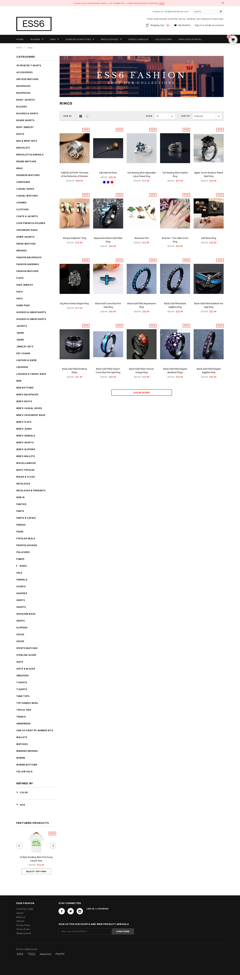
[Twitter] (70, 911)
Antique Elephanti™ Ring (74, 238)
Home (19, 47)
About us (20, 917)
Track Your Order (24, 909)
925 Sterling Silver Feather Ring (175, 175)
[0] (233, 40)
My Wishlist (184, 25)
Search (19, 913)
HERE (162, 3)
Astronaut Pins (141, 238)
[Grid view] (80, 116)
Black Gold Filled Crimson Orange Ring (141, 371)
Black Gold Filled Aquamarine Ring (141, 305)
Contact (20, 921)
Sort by (185, 116)
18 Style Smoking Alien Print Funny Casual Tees (36, 859)
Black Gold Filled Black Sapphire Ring (175, 305)
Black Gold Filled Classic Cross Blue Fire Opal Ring (108, 371)
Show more (142, 392)
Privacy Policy (23, 925)
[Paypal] (60, 954)
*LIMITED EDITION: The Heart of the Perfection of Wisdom (74, 175)
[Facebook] (62, 911)
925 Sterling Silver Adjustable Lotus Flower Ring (141, 175)
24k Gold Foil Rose (108, 173)
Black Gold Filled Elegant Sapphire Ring (209, 371)
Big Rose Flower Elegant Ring (74, 303)
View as (67, 116)
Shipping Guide (23, 933)
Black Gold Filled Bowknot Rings (74, 371)
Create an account (214, 25)
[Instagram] (80, 911)
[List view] (87, 116)
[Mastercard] (46, 954)
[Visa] (20, 954)
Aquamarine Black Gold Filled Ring (108, 240)
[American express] (31, 954)
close (223, 3)
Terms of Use (23, 929)
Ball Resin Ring (208, 238)
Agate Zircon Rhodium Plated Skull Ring (208, 175)
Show (149, 116)
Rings (30, 47)
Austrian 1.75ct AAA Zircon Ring (175, 240)
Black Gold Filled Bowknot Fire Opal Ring (208, 305)
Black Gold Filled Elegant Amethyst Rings (175, 371)
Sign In (198, 25)
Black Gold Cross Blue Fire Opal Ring (108, 305)
